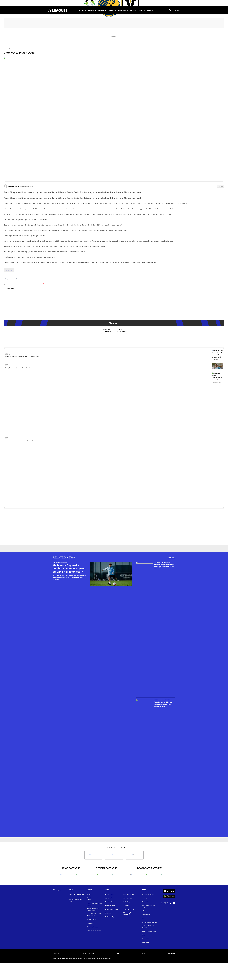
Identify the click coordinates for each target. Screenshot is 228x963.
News (10, 48)
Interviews (90, 923)
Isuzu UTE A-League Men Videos (94, 904)
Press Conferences (92, 927)
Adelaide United (109, 894)
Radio (143, 918)
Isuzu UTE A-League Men (86, 10)
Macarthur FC (109, 913)
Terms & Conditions (88, 953)
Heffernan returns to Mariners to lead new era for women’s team (20, 441)
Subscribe (10, 288)
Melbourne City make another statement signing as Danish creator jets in (69, 568)
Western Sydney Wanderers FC (128, 913)
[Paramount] (150, 874)
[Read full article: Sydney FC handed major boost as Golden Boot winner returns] (217, 366)
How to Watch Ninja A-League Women (93, 909)
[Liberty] (63, 874)
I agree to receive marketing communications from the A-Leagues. (25, 284)
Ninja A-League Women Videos (94, 898)
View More (171, 557)
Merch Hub (145, 901)
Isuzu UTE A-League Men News (76, 895)
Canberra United (110, 905)
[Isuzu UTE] (93, 855)
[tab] (106, 331)
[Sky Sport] (165, 874)
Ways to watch (146, 914)
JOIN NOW (176, 10)
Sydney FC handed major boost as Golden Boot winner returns (20, 368)
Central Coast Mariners (111, 909)
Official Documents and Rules (148, 906)
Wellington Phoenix (128, 909)
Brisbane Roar (109, 901)
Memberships (123, 10)
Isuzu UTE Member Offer (149, 931)
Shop (117, 953)
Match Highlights (92, 919)
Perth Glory (126, 901)
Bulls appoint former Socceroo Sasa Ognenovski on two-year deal (164, 567)
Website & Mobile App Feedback (148, 926)
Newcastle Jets (127, 898)
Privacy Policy (17, 281)
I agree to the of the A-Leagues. (19, 281)
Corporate (144, 898)
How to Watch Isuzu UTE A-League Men (94, 914)
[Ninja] (114, 855)
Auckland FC (109, 898)
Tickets (89, 894)
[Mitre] (99, 874)
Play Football (145, 942)
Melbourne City (109, 916)
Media (143, 935)
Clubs (141, 10)
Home (5, 48)
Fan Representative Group (149, 922)
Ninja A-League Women (106, 10)
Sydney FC (126, 905)
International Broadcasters (94, 930)
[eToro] (78, 874)
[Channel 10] (135, 874)
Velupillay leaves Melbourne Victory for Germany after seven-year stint (163, 704)
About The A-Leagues (148, 894)
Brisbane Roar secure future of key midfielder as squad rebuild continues (22, 356)
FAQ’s (143, 911)
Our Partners (145, 938)
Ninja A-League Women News (75, 900)
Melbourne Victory (128, 894)
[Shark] (134, 855)
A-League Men (9, 270)
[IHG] (114, 874)
